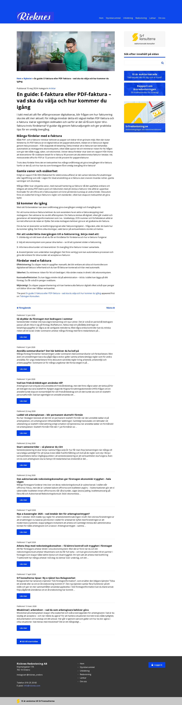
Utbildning (128, 18)
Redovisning (141, 18)
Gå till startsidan (30, 641)
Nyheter (28, 78)
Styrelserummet (113, 18)
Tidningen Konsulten (29, 296)
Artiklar (52, 88)
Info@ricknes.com (32, 685)
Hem (101, 18)
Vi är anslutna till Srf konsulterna (37, 701)
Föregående (24, 307)
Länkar (152, 18)
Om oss (161, 18)
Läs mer (23, 337)
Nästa (109, 307)
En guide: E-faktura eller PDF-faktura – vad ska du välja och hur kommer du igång (63, 293)
